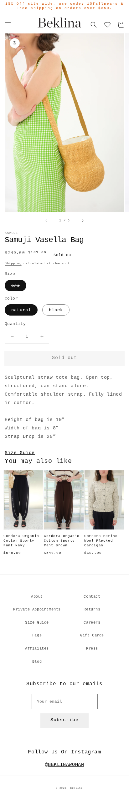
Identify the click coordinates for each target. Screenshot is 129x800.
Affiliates (37, 648)
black (56, 309)
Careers (92, 622)
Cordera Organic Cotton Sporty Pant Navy (21, 541)
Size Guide (20, 453)
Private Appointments (37, 609)
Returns (92, 609)
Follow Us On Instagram (64, 752)
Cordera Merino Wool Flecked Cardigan (100, 541)
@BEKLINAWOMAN (64, 764)
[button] (8, 22)
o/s (15, 285)
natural (21, 309)
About (37, 597)
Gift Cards (92, 635)
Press (92, 648)
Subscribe (64, 720)
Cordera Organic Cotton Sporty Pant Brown (62, 541)
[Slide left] (46, 221)
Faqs (37, 635)
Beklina (76, 788)
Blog (37, 662)
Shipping (13, 263)
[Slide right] (82, 221)
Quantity (15, 324)
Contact (92, 597)
